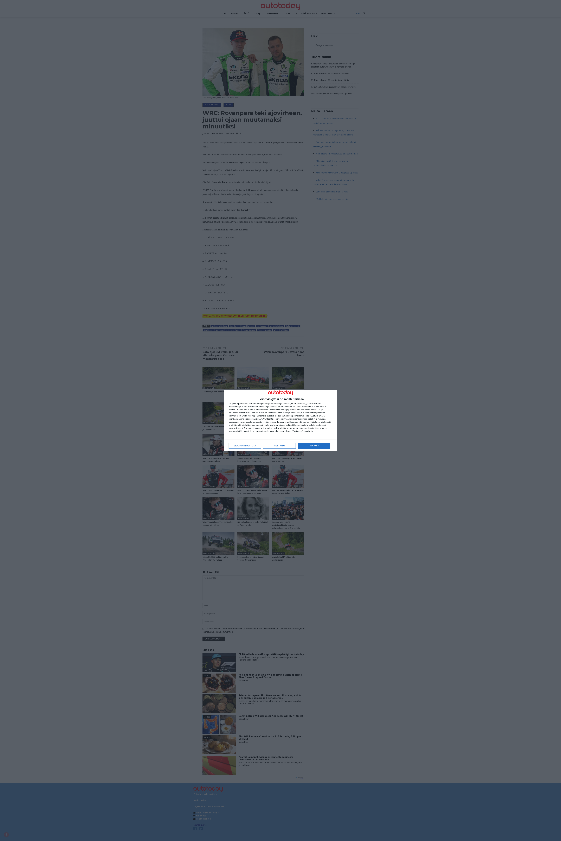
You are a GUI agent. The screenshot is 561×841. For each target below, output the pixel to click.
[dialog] (280, 420)
